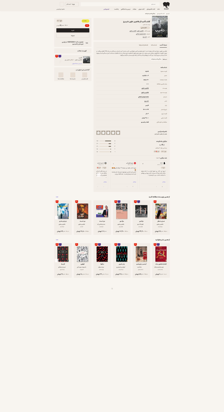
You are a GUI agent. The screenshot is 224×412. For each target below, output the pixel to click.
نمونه (73, 35)
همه (57, 197)
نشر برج (145, 37)
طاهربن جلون (140, 31)
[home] (166, 6)
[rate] (118, 133)
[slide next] (99, 175)
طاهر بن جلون (133, 31)
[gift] (106, 37)
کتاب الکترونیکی (160, 13)
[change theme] (56, 4)
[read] (60, 74)
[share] (110, 37)
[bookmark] (101, 37)
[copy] (58, 43)
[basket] (62, 4)
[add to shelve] (84, 74)
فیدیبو (167, 13)
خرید (72, 30)
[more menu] (97, 37)
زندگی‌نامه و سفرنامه (150, 14)
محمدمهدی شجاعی (141, 34)
